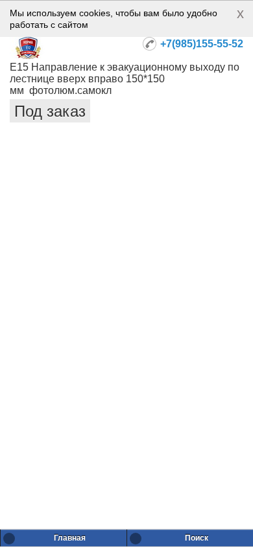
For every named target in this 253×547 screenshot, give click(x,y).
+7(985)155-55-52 (201, 43)
